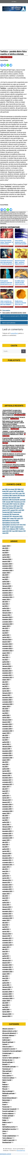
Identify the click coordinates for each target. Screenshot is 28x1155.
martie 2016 (5, 824)
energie (10, 502)
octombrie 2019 (6, 729)
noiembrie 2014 (6, 860)
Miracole (4, 1089)
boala (5, 491)
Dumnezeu (7, 499)
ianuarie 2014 (6, 882)
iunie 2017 (5, 791)
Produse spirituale (7, 1115)
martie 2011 (5, 958)
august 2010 (5, 974)
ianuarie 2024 (6, 615)
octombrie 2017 (6, 782)
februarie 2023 (6, 639)
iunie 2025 (5, 577)
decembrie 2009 (7, 992)
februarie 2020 (6, 720)
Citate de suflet (6, 1046)
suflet (5, 527)
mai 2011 (4, 954)
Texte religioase (12, 529)
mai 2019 (4, 740)
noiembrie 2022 (6, 646)
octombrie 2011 (6, 942)
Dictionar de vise (7, 1060)
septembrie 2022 (7, 650)
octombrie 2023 (7, 622)
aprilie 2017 (5, 795)
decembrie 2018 (6, 751)
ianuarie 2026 (6, 561)
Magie (4, 1082)
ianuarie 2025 (6, 588)
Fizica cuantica (6, 310)
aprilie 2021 (5, 688)
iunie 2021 (5, 684)
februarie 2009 (6, 1014)
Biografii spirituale (7, 1042)
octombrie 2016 (6, 809)
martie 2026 (5, 557)
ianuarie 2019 (6, 749)
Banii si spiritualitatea (8, 322)
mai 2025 (5, 579)
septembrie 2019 (7, 731)
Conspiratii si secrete (8, 1049)
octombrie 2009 (7, 996)
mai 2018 (4, 766)
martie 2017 (5, 798)
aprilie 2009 (5, 1009)
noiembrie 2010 (6, 967)
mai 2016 (4, 820)
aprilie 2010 (5, 983)
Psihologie (5, 1118)
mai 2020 (5, 713)
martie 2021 (5, 691)
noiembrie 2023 (6, 619)
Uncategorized (6, 1142)
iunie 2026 (5, 550)
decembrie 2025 (7, 564)
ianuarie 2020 (6, 722)
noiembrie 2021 (6, 673)
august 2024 (6, 599)
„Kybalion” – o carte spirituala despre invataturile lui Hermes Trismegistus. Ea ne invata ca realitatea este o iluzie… (14, 432)
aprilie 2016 (5, 822)
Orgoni (4, 1104)
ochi (21, 510)
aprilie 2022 (5, 662)
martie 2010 (5, 985)
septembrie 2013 (7, 891)
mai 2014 (5, 873)
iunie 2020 (5, 711)
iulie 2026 (5, 548)
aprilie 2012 (5, 929)
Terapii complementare (9, 1136)
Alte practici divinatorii (9, 1033)
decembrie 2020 (7, 697)
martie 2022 (5, 664)
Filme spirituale (6, 1071)
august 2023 (6, 626)
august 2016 (5, 813)
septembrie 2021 (7, 677)
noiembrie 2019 (6, 726)
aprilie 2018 (5, 769)
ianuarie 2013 (6, 909)
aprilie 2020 (5, 715)
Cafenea (4, 1044)
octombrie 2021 (6, 675)
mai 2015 (4, 847)
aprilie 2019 (5, 742)
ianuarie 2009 (6, 1016)
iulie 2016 (5, 815)
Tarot (4, 1133)
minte (19, 508)
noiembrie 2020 (6, 700)
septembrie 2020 (7, 704)
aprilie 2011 (5, 956)
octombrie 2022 (7, 648)
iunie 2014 (5, 871)
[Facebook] (1, 64)
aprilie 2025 (5, 581)
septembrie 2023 (7, 624)
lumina (12, 508)
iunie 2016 (5, 818)
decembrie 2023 (7, 617)
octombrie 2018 (6, 755)
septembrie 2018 (7, 758)
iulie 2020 (5, 708)
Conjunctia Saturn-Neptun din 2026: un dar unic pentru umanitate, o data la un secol (13, 460)
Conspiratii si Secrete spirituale (11, 1051)
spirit (20, 518)
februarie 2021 (6, 693)
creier (21, 493)
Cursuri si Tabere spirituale (10, 1058)
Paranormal (7, 512)
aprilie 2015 (5, 849)
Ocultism (4, 1102)
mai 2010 (4, 980)
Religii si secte (6, 1122)
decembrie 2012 (6, 911)
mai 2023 (5, 633)
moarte (6, 510)
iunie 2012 (5, 925)
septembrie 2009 (7, 998)
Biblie (21, 489)
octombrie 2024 (7, 595)
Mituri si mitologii (7, 1091)
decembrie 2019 (6, 724)
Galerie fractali (6, 1080)
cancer (12, 491)
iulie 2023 (5, 628)
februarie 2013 (6, 907)
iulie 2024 (5, 601)
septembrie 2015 (7, 838)
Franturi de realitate (8, 1078)
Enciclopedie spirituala (8, 1066)
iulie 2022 (5, 655)
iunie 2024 (5, 604)
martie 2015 (5, 851)
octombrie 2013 (6, 889)
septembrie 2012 (7, 918)
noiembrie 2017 (6, 780)
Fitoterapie (7, 504)
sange (13, 518)
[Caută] (23, 351)
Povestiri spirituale (8, 1111)
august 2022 (6, 653)
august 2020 (6, 706)
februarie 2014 (6, 880)
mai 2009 (5, 1007)
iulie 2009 (5, 1003)
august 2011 (5, 947)
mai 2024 (5, 606)
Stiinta (4, 1131)
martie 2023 (5, 637)
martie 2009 (5, 1012)
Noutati (4, 1095)
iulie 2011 (4, 949)
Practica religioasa (7, 1113)
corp (15, 493)
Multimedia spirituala (8, 1093)
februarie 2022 (6, 666)
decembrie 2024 (7, 590)
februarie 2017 (6, 800)
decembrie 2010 (7, 965)
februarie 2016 (6, 827)
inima (5, 508)
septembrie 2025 (7, 570)
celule (20, 491)
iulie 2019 (5, 735)
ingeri (20, 506)
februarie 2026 (6, 559)
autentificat (14, 333)
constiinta (7, 493)
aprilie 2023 (5, 635)
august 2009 (6, 1000)
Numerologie (6, 1100)
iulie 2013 (5, 896)
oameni (14, 510)
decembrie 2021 (6, 671)
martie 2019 (5, 744)
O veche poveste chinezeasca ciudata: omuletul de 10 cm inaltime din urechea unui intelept (13, 466)
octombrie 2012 (6, 916)
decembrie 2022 (7, 644)
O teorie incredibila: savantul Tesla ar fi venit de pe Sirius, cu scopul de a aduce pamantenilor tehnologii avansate (13, 439)
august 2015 (5, 840)
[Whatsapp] (7, 64)
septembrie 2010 (7, 971)
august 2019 (5, 733)
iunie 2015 (5, 844)
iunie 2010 (5, 978)
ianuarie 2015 (6, 856)
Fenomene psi (19, 502)
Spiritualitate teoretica (16, 312)
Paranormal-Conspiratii (9, 1109)
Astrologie (12, 489)
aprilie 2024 (5, 608)
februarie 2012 (6, 934)
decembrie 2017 (6, 778)
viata (5, 533)
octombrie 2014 (7, 862)
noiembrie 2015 (6, 833)
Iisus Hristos (11, 506)
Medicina (4, 1084)
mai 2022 (5, 659)
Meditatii (4, 1086)
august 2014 (5, 867)
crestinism (7, 495)
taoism (24, 312)
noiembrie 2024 (7, 593)
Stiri (23, 525)
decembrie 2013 (6, 885)
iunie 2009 (5, 1005)
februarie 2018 (6, 773)
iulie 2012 (5, 922)
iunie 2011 (5, 951)
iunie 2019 (5, 737)
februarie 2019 (6, 746)
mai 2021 (4, 686)
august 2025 (6, 572)
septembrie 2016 (7, 811)
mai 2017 (4, 793)
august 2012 (5, 920)
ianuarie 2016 (6, 829)
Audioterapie (6, 1040)
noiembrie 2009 (6, 994)
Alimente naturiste (7, 1029)
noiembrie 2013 (6, 887)
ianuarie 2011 (6, 963)
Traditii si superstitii (8, 1140)
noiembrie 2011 (6, 940)
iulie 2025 (5, 575)
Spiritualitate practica (10, 520)
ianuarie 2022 (6, 668)
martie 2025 (5, 584)
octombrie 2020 (7, 702)
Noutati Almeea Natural (9, 1098)
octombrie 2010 (7, 969)
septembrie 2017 (7, 784)
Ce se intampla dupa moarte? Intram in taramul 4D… (13, 418)
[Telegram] (10, 64)
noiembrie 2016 (6, 806)
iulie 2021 (5, 682)
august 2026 (6, 546)
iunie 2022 (5, 657)
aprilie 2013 (5, 902)
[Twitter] (4, 64)
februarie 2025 (6, 586)
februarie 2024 (6, 613)
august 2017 (5, 786)
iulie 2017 (5, 789)
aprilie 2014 (5, 876)
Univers (22, 531)
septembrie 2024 (7, 597)
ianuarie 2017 (6, 802)
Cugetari (16, 495)
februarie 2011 (6, 960)
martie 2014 (5, 878)
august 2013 (5, 893)
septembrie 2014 (7, 864)
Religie (6, 518)
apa (5, 489)
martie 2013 (5, 905)
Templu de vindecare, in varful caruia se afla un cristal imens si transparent (14, 454)
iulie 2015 (5, 842)
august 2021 (5, 679)
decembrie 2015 (6, 831)
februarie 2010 (6, 987)
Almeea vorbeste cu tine (9, 1031)
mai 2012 (4, 927)
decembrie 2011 (6, 938)
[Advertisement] (14, 34)
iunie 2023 (5, 630)
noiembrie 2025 (6, 566)
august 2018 (5, 760)
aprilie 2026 (5, 555)
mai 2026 (5, 552)
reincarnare (17, 516)
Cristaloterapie (6, 1053)
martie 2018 (5, 771)
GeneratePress (21, 1150)
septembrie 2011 (7, 945)
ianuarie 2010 (6, 989)
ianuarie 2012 (6, 936)
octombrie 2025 (7, 568)
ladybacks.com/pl (5, 1154)
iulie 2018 (5, 762)
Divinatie (15, 497)
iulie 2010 (5, 976)
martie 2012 (5, 931)
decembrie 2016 (6, 804)
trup (15, 531)
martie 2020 (5, 717)
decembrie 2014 (7, 858)
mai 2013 (4, 900)
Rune (3, 1124)
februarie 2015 (6, 853)
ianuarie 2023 (6, 642)
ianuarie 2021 (6, 695)
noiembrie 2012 (6, 913)
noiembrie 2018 (6, 753)
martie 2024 (6, 610)
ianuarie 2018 (6, 775)
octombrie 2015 (6, 835)
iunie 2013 (5, 898)
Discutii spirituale (7, 1062)
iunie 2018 (5, 764)
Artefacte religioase (8, 1035)
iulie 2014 (5, 869)
